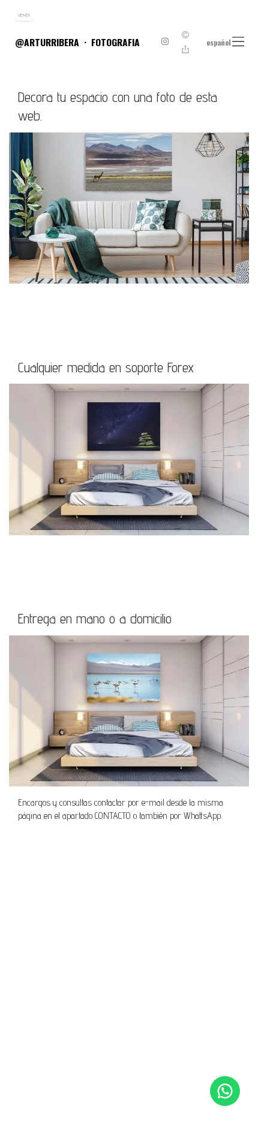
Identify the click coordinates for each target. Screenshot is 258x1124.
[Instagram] (165, 42)
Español (218, 42)
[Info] (185, 35)
